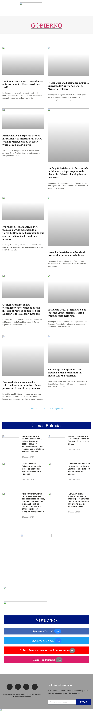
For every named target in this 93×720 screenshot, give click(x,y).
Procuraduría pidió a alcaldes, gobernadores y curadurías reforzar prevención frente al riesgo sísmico (21, 385)
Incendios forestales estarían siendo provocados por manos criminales (67, 253)
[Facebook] (10, 687)
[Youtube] (35, 687)
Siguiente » (59, 408)
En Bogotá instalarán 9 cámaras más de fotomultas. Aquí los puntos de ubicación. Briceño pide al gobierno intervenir (68, 172)
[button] (3, 8)
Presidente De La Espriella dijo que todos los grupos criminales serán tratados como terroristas (67, 312)
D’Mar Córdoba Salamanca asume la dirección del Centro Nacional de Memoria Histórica (68, 86)
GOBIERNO (46, 25)
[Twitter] (18, 687)
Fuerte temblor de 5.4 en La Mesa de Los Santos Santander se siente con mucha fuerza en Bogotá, (79, 469)
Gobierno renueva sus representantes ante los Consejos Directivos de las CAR (22, 84)
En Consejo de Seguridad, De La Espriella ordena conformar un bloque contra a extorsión (65, 372)
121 (51, 408)
